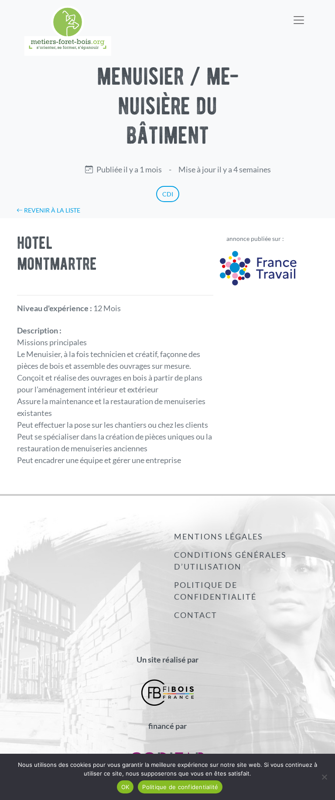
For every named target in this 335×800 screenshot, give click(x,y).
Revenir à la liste (51, 210)
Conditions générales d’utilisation (230, 560)
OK (125, 786)
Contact (195, 615)
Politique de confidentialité (215, 590)
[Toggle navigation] (299, 14)
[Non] (324, 777)
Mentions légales (218, 536)
